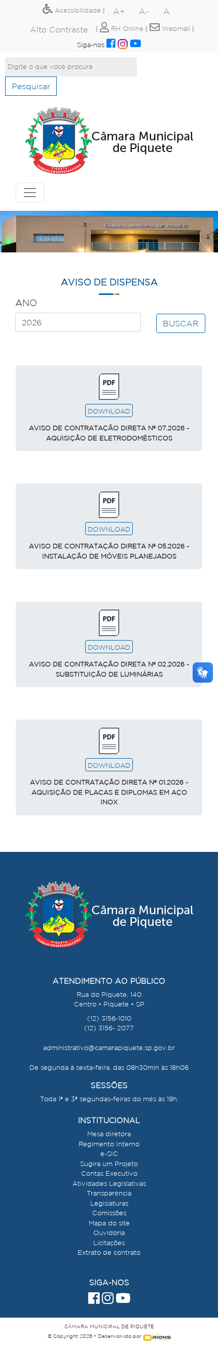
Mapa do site (109, 1223)
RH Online (126, 28)
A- (144, 11)
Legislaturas (109, 1203)
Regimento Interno (109, 1144)
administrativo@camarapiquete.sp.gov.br (109, 1048)
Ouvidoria (109, 1233)
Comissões (109, 1213)
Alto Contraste (59, 29)
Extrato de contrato (109, 1252)
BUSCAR (181, 323)
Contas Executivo (109, 1173)
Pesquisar (31, 86)
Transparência (109, 1193)
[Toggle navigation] (30, 192)
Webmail (175, 28)
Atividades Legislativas (109, 1183)
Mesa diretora (109, 1134)
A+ (119, 11)
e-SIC (109, 1153)
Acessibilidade (77, 10)
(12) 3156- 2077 (109, 1028)
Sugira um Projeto (109, 1164)
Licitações (109, 1243)
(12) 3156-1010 (109, 1018)
